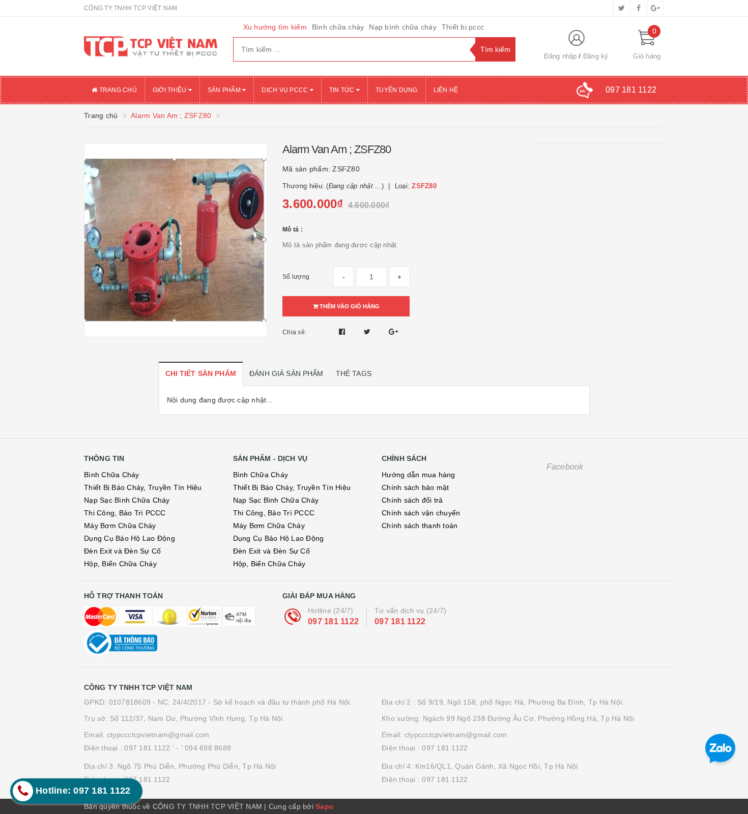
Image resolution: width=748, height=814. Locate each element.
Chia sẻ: (294, 332)
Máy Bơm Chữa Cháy (120, 525)
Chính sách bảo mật (415, 487)
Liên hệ (446, 90)
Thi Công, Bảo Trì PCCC (125, 513)
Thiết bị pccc (463, 27)
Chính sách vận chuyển (421, 513)
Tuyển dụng (397, 90)
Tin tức (342, 90)
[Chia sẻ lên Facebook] (343, 332)
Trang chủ (117, 90)
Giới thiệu (170, 90)
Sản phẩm (225, 90)
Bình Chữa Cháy (111, 475)
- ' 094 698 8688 (203, 748)
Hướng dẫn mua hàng (418, 475)
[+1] (393, 332)
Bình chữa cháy (338, 27)
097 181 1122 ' (149, 748)
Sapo (324, 806)
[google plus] (655, 8)
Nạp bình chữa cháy (403, 27)
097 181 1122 (333, 621)
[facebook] (638, 8)
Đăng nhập (560, 56)
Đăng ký (596, 56)
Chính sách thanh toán (419, 525)
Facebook (565, 466)
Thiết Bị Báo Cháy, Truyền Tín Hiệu (143, 487)
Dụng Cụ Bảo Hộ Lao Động (129, 538)
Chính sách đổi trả (412, 500)
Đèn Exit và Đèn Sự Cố (122, 551)
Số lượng (295, 276)
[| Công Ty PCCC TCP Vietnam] (151, 46)
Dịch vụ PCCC (285, 90)
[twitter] (622, 8)
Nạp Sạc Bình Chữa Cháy (127, 500)
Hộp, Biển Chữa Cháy (120, 564)
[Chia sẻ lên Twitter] (368, 332)
